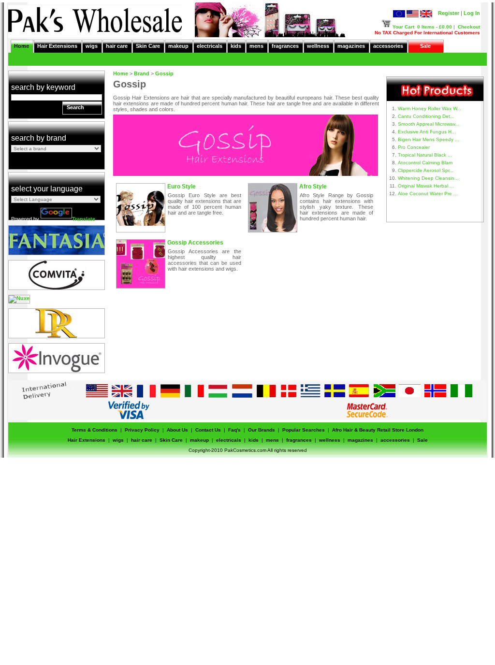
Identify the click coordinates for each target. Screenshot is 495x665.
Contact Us (208, 430)
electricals (209, 46)
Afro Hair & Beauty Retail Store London (377, 430)
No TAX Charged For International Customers (427, 32)
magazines (351, 46)
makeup (178, 46)
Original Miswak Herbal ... (426, 185)
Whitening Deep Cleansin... (428, 178)
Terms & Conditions (94, 430)
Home (21, 46)
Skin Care (148, 46)
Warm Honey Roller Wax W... (429, 108)
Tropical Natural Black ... (425, 155)
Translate (83, 219)
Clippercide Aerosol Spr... (425, 170)
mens (256, 46)
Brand (141, 73)
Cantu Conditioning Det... (426, 116)
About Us (177, 430)
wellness (318, 46)
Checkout (469, 26)
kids (236, 46)
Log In (472, 13)
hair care (117, 46)
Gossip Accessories (195, 242)
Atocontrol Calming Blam (425, 162)
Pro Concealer (414, 147)
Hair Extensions (57, 46)
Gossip (164, 73)
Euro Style (181, 186)
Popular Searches (303, 430)
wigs (92, 46)
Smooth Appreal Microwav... (428, 124)
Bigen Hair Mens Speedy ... (428, 139)
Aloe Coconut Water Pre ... (428, 193)
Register (448, 13)
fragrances (285, 46)
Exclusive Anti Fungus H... (427, 131)
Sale (425, 46)
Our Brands (261, 430)
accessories (388, 46)
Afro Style (313, 186)
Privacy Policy (142, 430)
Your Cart (403, 26)
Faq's (234, 430)
